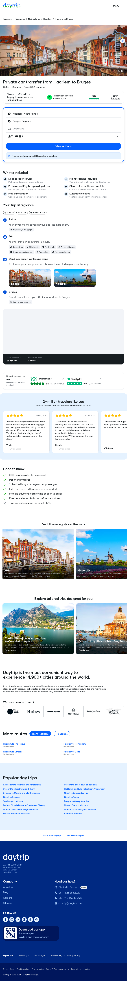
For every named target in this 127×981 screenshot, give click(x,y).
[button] (26, 432)
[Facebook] (5, 919)
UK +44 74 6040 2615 (70, 898)
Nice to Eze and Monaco (76, 805)
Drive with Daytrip (52, 835)
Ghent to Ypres (71, 797)
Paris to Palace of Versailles (16, 813)
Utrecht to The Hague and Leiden (80, 784)
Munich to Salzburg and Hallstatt (80, 809)
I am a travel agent (75, 835)
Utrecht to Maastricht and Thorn (19, 789)
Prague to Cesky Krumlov (76, 801)
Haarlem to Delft (72, 751)
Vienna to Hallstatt (73, 813)
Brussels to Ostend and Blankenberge (21, 793)
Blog (5, 892)
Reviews (115, 98)
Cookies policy (23, 969)
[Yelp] (36, 919)
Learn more (48, 576)
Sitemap (7, 903)
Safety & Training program (57, 969)
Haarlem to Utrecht (12, 751)
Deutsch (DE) (40, 956)
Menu (116, 5)
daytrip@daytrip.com (70, 903)
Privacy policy (38, 969)
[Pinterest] (24, 919)
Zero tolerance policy (80, 969)
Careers (7, 897)
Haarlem (47, 19)
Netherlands (34, 19)
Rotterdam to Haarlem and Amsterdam (22, 784)
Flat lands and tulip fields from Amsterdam (84, 789)
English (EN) (8, 956)
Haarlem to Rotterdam (75, 744)
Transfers (7, 19)
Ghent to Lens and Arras (76, 793)
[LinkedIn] (17, 919)
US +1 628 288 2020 (69, 892)
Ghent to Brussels (11, 797)
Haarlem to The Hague (14, 744)
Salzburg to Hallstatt (13, 801)
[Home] (11, 5)
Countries (20, 19)
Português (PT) (73, 956)
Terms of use (8, 969)
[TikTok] (30, 919)
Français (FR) (56, 956)
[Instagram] (11, 919)
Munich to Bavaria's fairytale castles (20, 809)
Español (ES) (24, 956)
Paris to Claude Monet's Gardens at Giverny (24, 805)
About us (8, 887)
